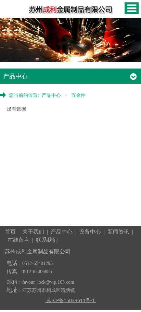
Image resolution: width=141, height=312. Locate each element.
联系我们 (47, 240)
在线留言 (18, 240)
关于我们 (33, 232)
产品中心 (51, 95)
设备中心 (90, 232)
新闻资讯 (118, 232)
